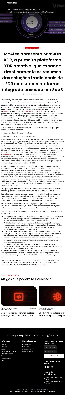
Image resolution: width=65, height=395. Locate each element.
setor (5, 111)
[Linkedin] (45, 367)
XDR (40, 111)
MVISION (26, 111)
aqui (44, 264)
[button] (52, 2)
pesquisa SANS (7, 154)
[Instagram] (48, 367)
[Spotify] (52, 367)
